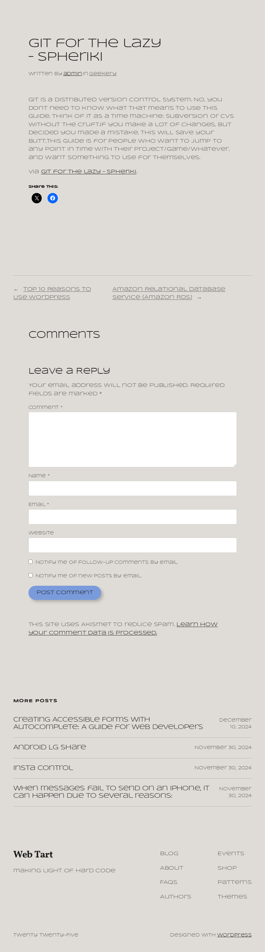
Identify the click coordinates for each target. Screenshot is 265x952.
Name (39, 476)
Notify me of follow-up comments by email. (107, 562)
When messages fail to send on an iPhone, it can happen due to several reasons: (111, 792)
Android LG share (49, 747)
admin (72, 74)
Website (41, 533)
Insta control (43, 768)
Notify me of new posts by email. (89, 576)
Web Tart (33, 855)
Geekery (103, 74)
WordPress (234, 935)
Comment (45, 407)
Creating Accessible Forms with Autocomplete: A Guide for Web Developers (108, 723)
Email (38, 504)
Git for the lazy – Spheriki (88, 172)
